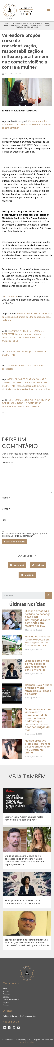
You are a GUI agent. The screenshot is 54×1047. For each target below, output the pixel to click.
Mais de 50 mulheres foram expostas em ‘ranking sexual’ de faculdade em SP (37, 641)
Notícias (6, 991)
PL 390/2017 (10, 296)
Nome (6, 498)
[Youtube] (18, 1028)
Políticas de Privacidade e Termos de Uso (19, 1016)
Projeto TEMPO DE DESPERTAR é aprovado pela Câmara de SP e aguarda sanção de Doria (27, 317)
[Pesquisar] (48, 595)
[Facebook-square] (9, 1028)
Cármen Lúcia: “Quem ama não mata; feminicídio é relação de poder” (38, 689)
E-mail (6, 509)
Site (4, 520)
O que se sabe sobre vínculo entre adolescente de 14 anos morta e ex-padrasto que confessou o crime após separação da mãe (38, 719)
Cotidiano (7, 994)
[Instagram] (14, 1028)
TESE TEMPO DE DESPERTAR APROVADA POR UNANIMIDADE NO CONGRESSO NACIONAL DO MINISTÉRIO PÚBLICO (26, 403)
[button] (49, 11)
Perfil (5, 988)
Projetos (6, 1002)
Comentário (8, 462)
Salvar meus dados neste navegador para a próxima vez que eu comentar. (24, 534)
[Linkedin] (5, 1028)
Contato (6, 1005)
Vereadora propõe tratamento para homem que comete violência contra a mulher (26, 124)
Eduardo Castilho (27, 1042)
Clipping (6, 997)
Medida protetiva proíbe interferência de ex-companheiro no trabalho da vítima (37, 746)
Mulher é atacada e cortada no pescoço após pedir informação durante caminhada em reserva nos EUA (38, 618)
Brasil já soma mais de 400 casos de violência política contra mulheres (37, 665)
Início (6, 24)
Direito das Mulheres (11, 999)
